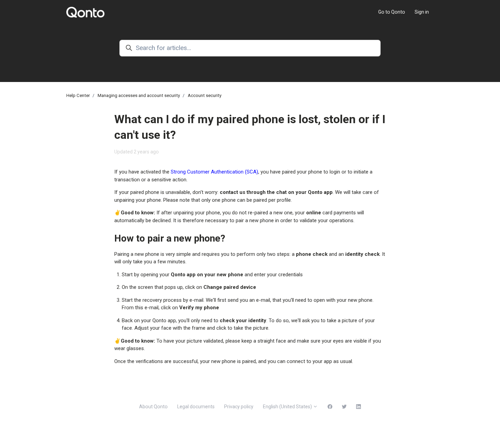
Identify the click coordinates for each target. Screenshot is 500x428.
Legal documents (196, 406)
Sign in (422, 12)
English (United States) (288, 406)
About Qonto (153, 406)
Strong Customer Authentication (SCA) (214, 172)
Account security (204, 95)
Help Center (78, 95)
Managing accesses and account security (139, 95)
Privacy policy (238, 406)
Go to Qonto (391, 12)
